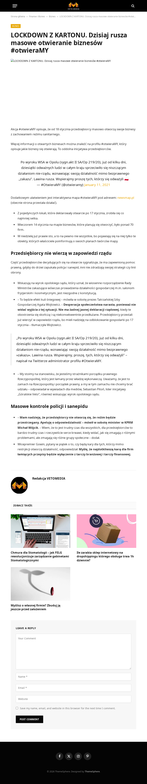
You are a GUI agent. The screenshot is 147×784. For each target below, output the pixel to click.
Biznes (52, 16)
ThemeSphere (92, 771)
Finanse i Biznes (37, 16)
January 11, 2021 (97, 184)
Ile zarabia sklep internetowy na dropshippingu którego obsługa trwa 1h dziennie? (105, 556)
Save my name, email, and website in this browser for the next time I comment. (67, 708)
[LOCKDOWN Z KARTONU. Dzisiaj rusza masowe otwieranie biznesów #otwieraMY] (73, 89)
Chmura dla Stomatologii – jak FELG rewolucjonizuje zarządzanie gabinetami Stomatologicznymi (40, 556)
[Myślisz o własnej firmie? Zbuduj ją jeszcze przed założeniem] (40, 584)
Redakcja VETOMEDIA (48, 478)
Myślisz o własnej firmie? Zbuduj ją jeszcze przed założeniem (35, 607)
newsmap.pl (125, 198)
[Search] (132, 6)
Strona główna (18, 16)
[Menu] (15, 6)
